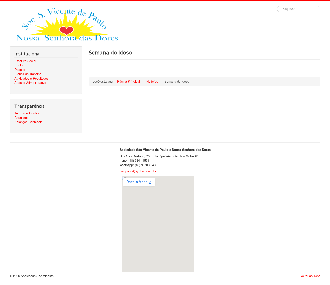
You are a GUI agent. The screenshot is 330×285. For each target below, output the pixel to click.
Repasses (21, 117)
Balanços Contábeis (28, 122)
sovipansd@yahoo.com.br (138, 171)
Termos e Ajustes (26, 113)
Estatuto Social (25, 61)
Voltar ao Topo (310, 275)
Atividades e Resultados (31, 78)
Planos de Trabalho (27, 74)
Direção (19, 69)
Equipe (19, 65)
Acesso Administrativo (30, 82)
